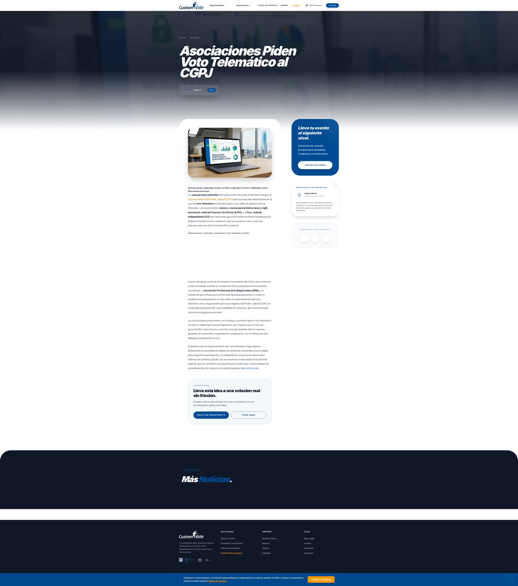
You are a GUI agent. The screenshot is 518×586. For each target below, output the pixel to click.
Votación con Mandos (230, 548)
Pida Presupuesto (315, 5)
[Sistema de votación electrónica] (191, 5)
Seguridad (308, 553)
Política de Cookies (217, 581)
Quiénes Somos (269, 538)
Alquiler (284, 5)
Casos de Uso (242, 5)
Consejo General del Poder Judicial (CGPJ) (211, 199)
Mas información (250, 368)
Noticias (195, 38)
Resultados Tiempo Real (231, 543)
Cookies (307, 543)
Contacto (266, 553)
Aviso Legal (309, 538)
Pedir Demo (248, 415)
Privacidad (308, 548)
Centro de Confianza (267, 5)
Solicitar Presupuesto (211, 415)
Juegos (296, 5)
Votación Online (217, 5)
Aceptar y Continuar (321, 579)
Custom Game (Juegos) (231, 553)
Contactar (332, 5)
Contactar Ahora (315, 165)
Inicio (182, 38)
